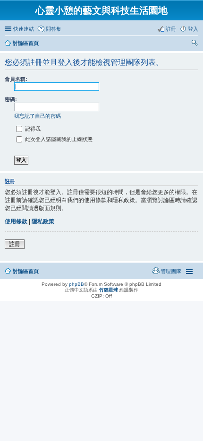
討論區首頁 (26, 43)
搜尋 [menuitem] (195, 44)
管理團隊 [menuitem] (171, 271)
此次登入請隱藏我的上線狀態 (58, 139)
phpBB (76, 284)
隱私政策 (43, 221)
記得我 (32, 129)
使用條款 (16, 221)
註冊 (14, 244)
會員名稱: (16, 79)
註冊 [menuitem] (171, 29)
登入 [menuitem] (193, 29)
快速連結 (23, 29)
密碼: (11, 99)
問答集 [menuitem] (53, 29)
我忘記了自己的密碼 (37, 116)
